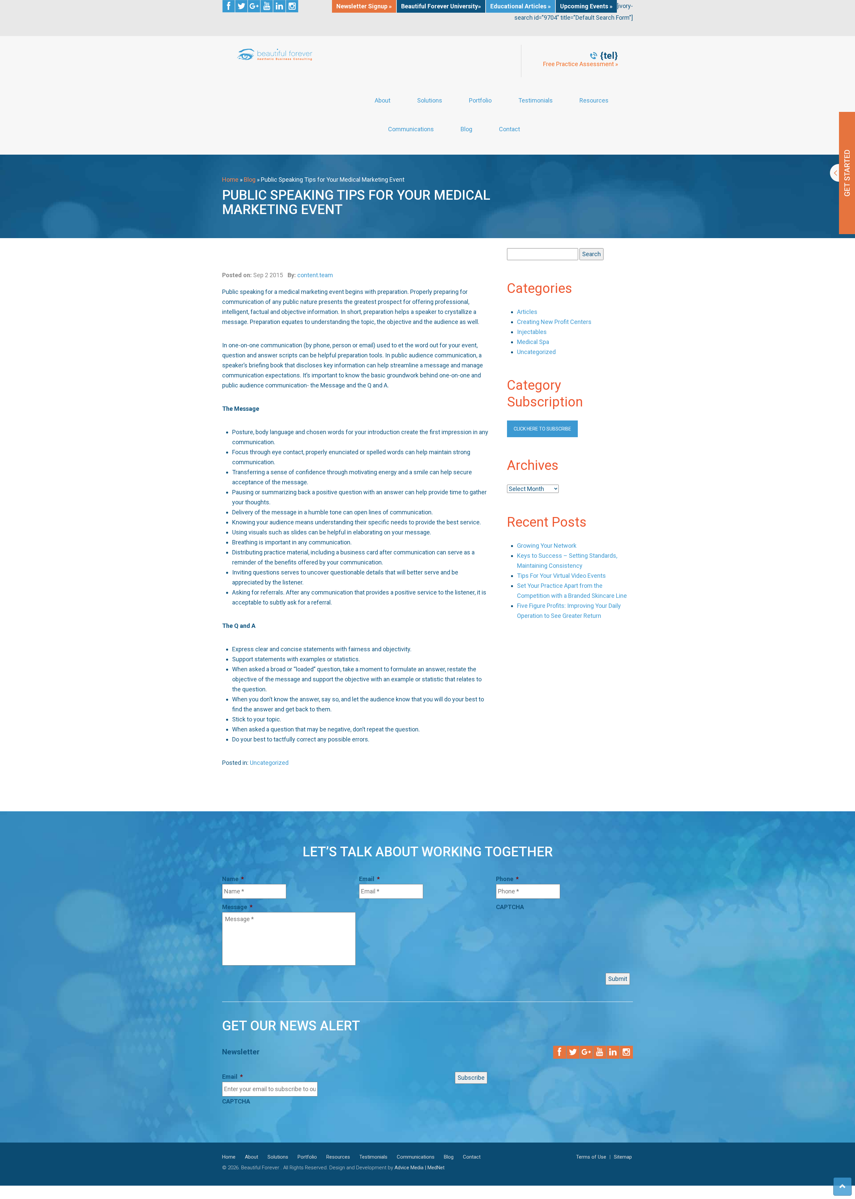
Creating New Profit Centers (554, 321)
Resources (594, 100)
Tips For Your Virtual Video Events (561, 575)
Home (230, 179)
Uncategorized (269, 762)
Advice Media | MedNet (419, 1168)
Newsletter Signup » (364, 6)
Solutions (429, 100)
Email (369, 878)
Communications (411, 129)
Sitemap (623, 1157)
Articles (527, 311)
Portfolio (480, 100)
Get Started (842, 173)
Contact (509, 129)
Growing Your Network (546, 545)
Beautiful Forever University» (441, 6)
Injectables (532, 331)
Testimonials (535, 100)
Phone (507, 878)
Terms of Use (591, 1157)
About (382, 100)
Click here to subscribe (542, 429)
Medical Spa (533, 341)
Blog (466, 129)
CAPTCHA (510, 906)
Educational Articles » (520, 6)
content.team (315, 275)
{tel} (609, 56)
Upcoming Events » (586, 6)
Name (233, 878)
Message (237, 906)
